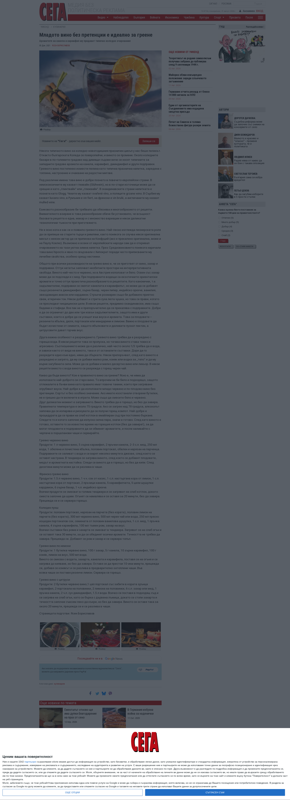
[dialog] (145, 764)
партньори (30, 761)
